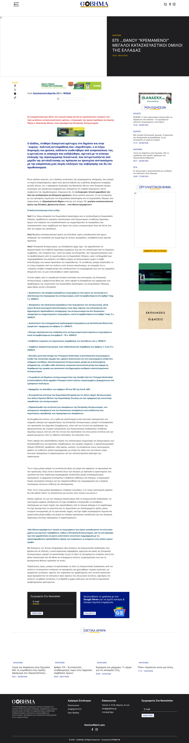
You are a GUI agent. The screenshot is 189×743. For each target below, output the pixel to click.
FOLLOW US (90, 613)
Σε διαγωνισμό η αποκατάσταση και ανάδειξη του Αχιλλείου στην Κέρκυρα (152, 172)
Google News (91, 599)
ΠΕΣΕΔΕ (67, 93)
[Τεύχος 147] (155, 219)
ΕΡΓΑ (135, 167)
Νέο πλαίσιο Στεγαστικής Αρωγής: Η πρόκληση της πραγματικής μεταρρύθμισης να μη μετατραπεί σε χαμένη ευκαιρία (153, 137)
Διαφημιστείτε (74, 709)
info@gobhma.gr (109, 708)
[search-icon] (165, 4)
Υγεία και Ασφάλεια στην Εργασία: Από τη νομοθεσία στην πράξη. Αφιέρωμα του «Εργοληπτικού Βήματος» (151, 155)
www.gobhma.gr (20, 707)
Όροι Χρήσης (73, 713)
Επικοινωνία (73, 705)
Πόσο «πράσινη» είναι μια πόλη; (155, 667)
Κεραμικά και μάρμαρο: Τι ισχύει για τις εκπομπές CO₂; (114, 668)
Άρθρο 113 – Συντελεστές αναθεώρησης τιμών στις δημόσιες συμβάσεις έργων (73, 670)
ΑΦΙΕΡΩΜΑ (116, 35)
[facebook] (170, 4)
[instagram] (174, 4)
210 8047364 (107, 712)
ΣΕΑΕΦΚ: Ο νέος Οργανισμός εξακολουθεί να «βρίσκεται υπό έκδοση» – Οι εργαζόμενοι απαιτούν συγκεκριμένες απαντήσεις (152, 119)
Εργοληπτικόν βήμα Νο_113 (46, 93)
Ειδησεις (137, 114)
